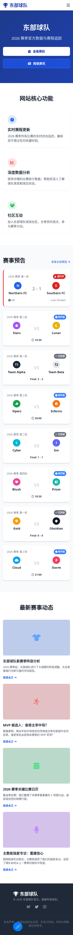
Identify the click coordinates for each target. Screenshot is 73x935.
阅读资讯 (38, 63)
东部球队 (19, 5)
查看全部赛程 (59, 261)
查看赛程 (38, 51)
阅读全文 (8, 677)
